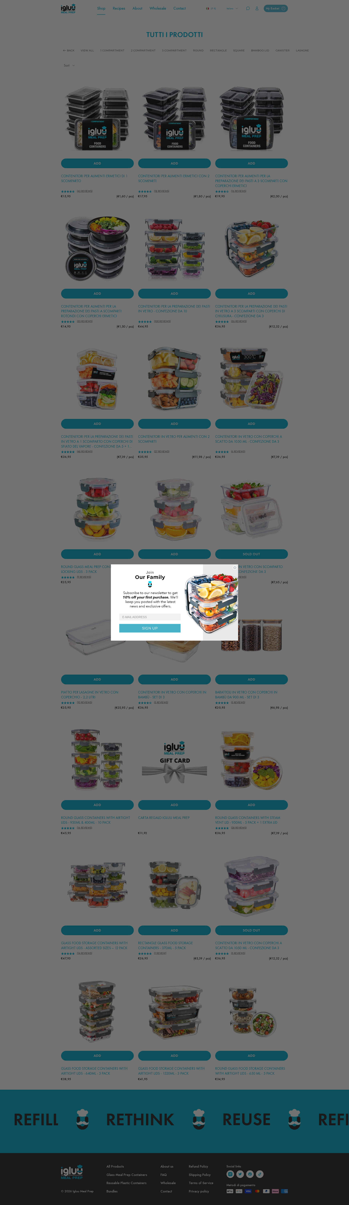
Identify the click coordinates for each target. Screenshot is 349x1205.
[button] (174, 588)
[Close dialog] (235, 567)
